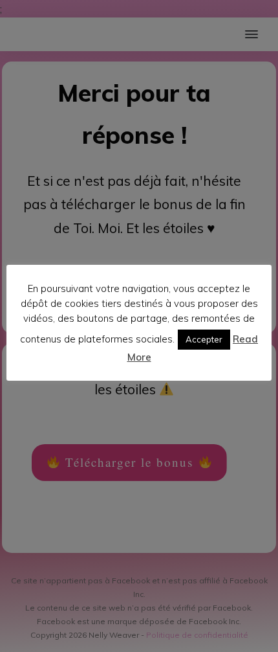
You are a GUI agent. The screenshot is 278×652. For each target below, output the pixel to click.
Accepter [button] (204, 339)
